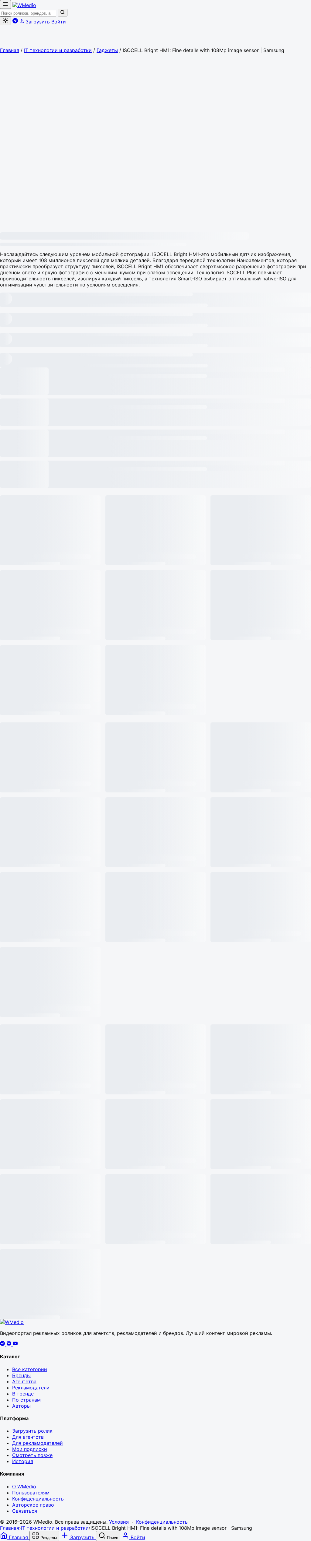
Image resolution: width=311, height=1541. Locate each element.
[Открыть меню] (5, 4)
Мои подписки (29, 1449)
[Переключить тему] (5, 20)
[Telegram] (3, 1344)
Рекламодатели (31, 1388)
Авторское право (33, 1505)
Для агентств (28, 1437)
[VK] (9, 1344)
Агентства (24, 1381)
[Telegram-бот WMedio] (15, 22)
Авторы (21, 1406)
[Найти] (62, 12)
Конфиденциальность (38, 1499)
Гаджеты (107, 50)
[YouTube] (15, 1344)
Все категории (29, 1369)
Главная (9, 50)
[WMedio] (24, 5)
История (22, 1461)
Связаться (24, 1511)
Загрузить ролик (32, 1431)
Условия (119, 1522)
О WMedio (24, 1486)
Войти (58, 22)
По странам (26, 1400)
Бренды (21, 1375)
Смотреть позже (32, 1455)
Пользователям (31, 1493)
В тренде (23, 1394)
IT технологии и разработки (58, 50)
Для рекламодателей (37, 1443)
